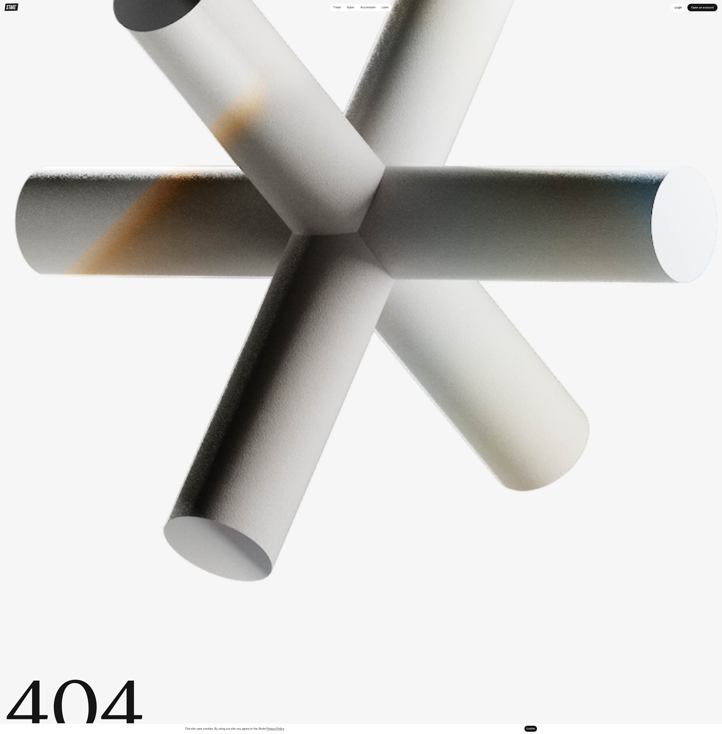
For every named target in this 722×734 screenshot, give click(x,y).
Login (678, 7)
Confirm (530, 728)
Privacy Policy (275, 728)
